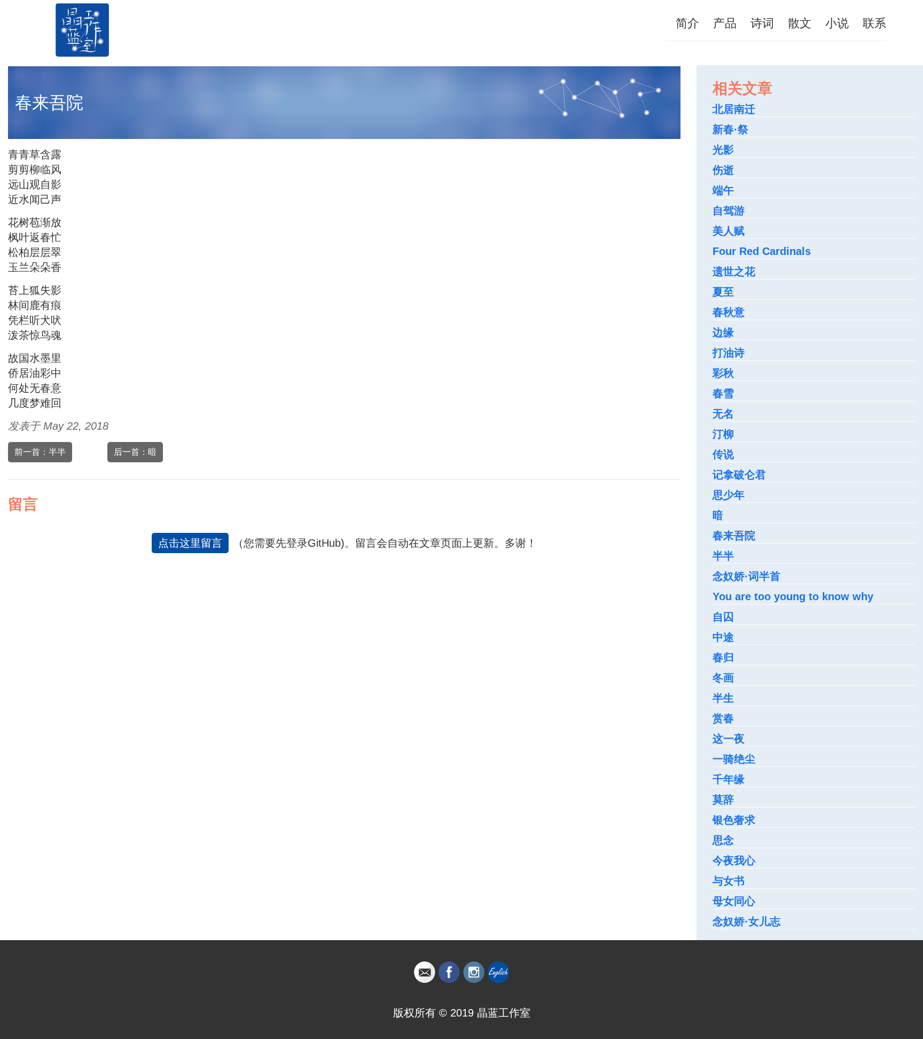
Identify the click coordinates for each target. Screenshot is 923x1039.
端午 (723, 190)
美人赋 (729, 231)
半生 (723, 698)
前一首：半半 (40, 451)
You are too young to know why (793, 596)
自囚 (723, 617)
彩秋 (723, 373)
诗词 (762, 23)
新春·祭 (730, 129)
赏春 (723, 718)
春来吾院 (734, 535)
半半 (723, 556)
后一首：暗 (135, 451)
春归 (723, 657)
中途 (723, 637)
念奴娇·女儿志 (746, 921)
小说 (837, 23)
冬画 (723, 678)
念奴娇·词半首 (746, 576)
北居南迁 (734, 109)
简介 (687, 23)
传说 (723, 454)
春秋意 (729, 312)
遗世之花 (734, 271)
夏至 (723, 292)
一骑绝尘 (734, 759)
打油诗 (729, 353)
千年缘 (729, 779)
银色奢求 (734, 820)
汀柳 (723, 434)
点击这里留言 (190, 543)
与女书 (729, 881)
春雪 (723, 393)
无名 (723, 414)
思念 (723, 840)
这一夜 (729, 739)
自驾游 (729, 210)
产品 (725, 23)
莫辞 (723, 799)
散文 (799, 23)
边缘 (723, 332)
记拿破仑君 (739, 474)
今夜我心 (734, 860)
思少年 (729, 495)
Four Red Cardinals (762, 251)
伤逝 (723, 170)
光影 (723, 150)
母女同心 (734, 901)
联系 (874, 23)
